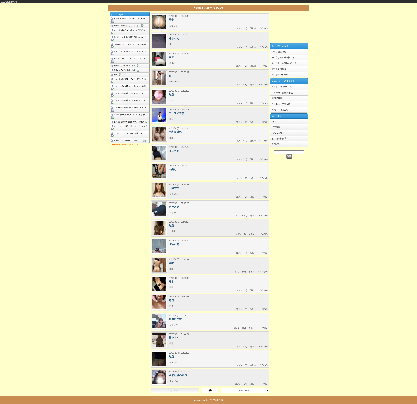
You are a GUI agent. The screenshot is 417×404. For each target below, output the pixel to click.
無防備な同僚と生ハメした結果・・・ (128, 140)
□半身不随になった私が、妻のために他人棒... (130, 44)
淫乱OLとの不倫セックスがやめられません (130, 114)
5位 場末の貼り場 (280, 74)
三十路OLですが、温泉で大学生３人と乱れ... (130, 18)
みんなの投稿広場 (9, 1)
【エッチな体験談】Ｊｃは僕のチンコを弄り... (131, 86)
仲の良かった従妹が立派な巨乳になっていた (130, 37)
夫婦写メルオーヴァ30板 (208, 8)
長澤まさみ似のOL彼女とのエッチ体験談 (129, 122)
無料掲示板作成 (279, 138)
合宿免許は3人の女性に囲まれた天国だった (130, 30)
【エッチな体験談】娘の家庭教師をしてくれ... (131, 107)
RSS (274, 121)
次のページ (243, 390)
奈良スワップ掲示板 (281, 103)
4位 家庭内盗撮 (279, 68)
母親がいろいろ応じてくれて (124, 65)
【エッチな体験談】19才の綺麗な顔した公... (130, 93)
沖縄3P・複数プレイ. (282, 109)
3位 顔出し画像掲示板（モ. (284, 63)
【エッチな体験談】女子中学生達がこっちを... (131, 100)
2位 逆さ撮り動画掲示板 (283, 57)
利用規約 (276, 144)
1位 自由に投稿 (279, 51)
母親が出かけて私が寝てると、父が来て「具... (131, 51)
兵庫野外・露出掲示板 (282, 92)
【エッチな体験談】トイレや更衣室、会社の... (131, 79)
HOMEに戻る (278, 132)
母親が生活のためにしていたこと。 (127, 25)
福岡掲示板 (277, 98)
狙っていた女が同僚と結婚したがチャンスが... (131, 126)
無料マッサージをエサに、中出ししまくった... (131, 58)
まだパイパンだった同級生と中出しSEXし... (130, 133)
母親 (115, 74)
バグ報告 (276, 127)
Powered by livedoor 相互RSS (124, 144)
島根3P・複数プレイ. (282, 86)
